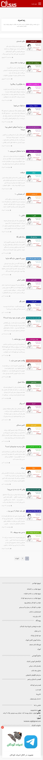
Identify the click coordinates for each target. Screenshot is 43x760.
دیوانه (23, 468)
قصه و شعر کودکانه (35, 685)
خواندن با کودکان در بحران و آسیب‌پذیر (30, 607)
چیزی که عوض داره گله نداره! (15, 258)
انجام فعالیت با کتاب (35, 612)
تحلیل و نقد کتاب (36, 670)
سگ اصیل (21, 382)
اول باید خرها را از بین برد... (15, 511)
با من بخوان (37, 631)
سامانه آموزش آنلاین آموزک (33, 640)
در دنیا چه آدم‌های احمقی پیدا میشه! (15, 128)
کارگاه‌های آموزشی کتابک (34, 661)
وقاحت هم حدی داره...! (17, 360)
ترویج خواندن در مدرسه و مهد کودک (31, 598)
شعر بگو (22, 301)
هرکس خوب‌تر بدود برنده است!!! (14, 318)
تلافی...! (22, 215)
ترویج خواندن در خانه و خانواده (32, 593)
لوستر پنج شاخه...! (18, 339)
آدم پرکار (22, 403)
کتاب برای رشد (37, 616)
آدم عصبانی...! (20, 194)
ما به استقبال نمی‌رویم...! (16, 151)
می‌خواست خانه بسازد (17, 63)
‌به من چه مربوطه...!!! (17, 532)
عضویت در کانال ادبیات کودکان (21, 755)
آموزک (39, 649)
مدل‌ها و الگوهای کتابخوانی (33, 675)
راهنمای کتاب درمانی (35, 666)
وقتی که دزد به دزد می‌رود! (16, 489)
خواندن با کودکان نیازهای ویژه (32, 603)
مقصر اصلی (21, 280)
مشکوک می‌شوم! (19, 105)
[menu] (39, 4)
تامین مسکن (20, 425)
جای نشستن (20, 41)
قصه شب (38, 689)
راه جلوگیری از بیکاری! (17, 84)
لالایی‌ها (38, 694)
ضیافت (22, 172)
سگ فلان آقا (21, 237)
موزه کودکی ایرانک (36, 635)
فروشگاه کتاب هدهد (35, 644)
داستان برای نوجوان (35, 699)
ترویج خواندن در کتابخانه (34, 589)
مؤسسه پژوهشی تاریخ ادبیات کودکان (30, 626)
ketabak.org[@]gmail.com (32, 721)
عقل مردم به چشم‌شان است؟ (15, 446)
